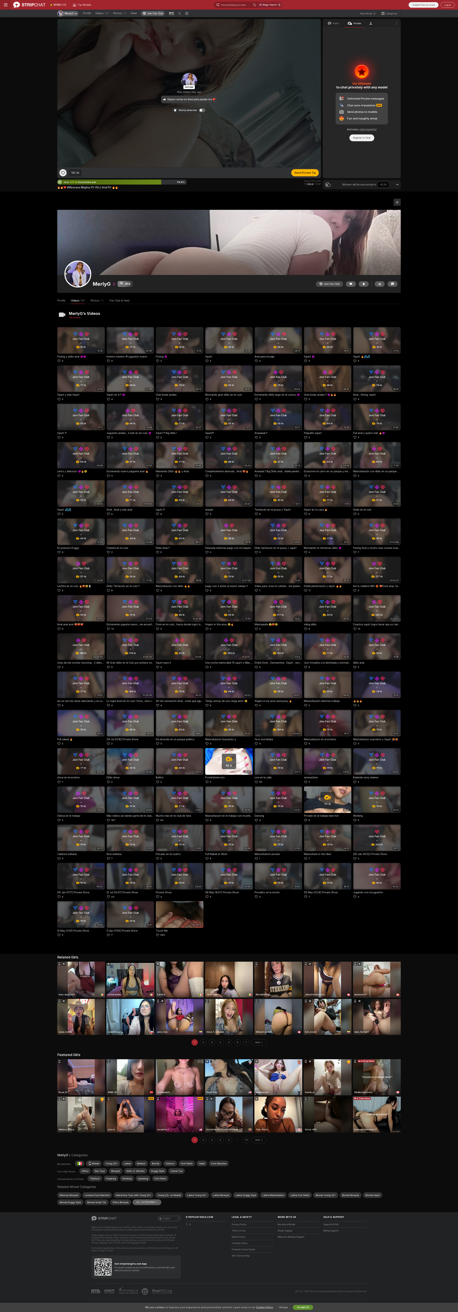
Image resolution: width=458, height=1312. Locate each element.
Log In (447, 5)
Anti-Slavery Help (241, 1256)
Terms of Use (239, 1230)
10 (359, 628)
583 (162, 935)
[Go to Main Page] (29, 5)
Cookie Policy (264, 1307)
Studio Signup (285, 1230)
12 (112, 628)
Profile (87, 13)
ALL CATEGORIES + (147, 1202)
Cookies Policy (239, 1243)
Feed (134, 13)
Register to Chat (362, 137)
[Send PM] (393, 284)
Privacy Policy (239, 1224)
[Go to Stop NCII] (162, 1291)
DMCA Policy (238, 1237)
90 (260, 782)
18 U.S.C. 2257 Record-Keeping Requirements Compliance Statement (330, 1291)
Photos (119, 13)
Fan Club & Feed (119, 300)
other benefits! (368, 129)
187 (113, 820)
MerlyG (62, 1155)
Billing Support (331, 1230)
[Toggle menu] (5, 5)
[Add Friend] (380, 284)
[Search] (254, 4)
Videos (102, 13)
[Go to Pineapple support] (145, 1291)
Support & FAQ (331, 1224)
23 (112, 896)
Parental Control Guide (243, 1249)
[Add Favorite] (63, 172)
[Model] (397, 202)
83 (162, 820)
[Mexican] (79, 1163)
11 (309, 590)
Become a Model (286, 1224)
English (166, 1218)
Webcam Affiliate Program (291, 1237)
